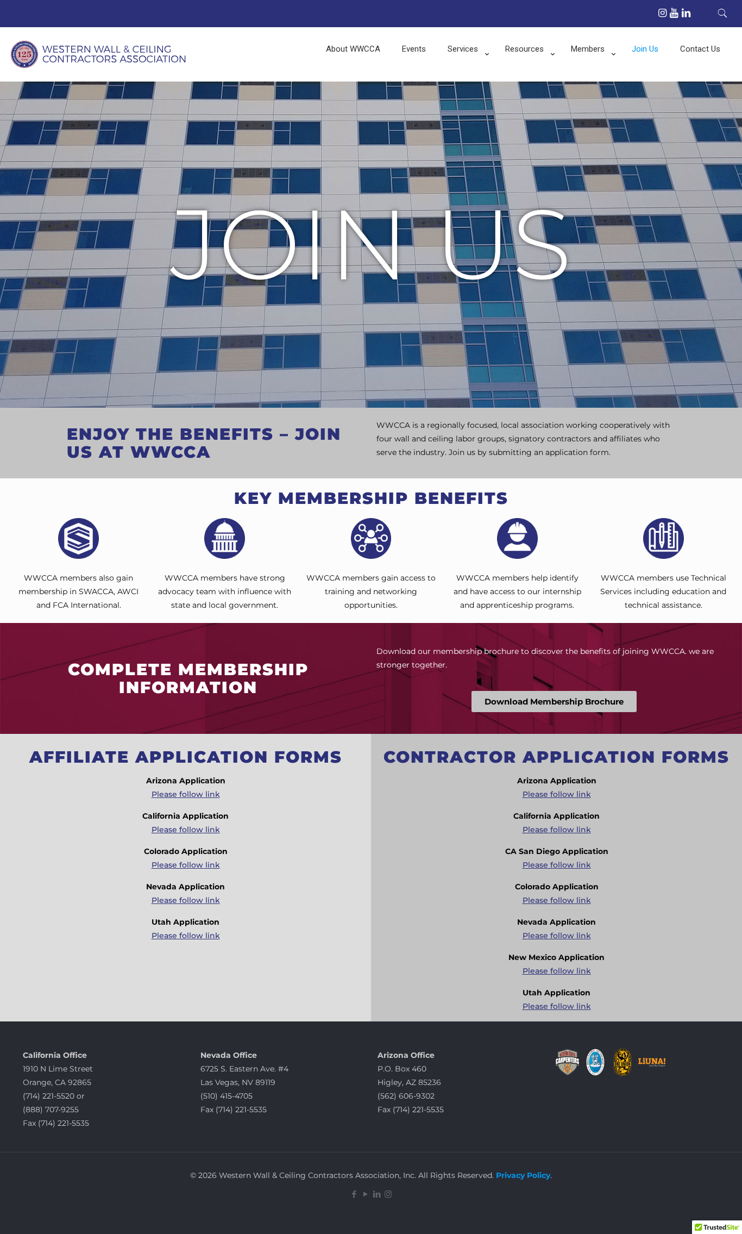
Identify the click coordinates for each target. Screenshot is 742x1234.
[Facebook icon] (354, 1194)
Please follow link (186, 794)
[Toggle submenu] (465, 76)
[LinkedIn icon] (377, 1194)
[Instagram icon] (388, 1194)
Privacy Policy (522, 1175)
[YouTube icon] (365, 1194)
